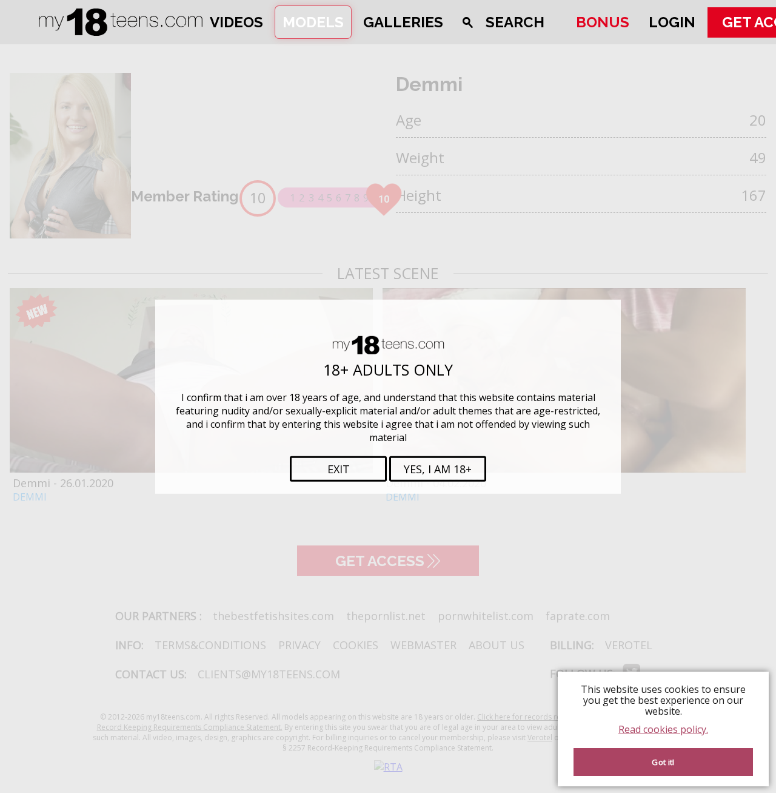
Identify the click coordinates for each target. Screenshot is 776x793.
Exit (338, 469)
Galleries (403, 22)
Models (313, 22)
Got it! (663, 762)
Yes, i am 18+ (438, 469)
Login (672, 22)
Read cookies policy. (663, 729)
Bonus (602, 22)
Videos (236, 22)
